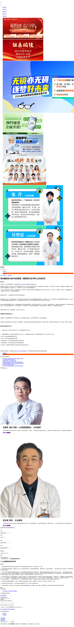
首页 (4, 591)
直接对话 (4, 13)
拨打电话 (4, 613)
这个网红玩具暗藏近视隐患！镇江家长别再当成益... (13, 365)
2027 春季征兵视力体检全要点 (9, 359)
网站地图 (12, 602)
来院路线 (4, 16)
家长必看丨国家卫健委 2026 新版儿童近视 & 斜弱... (13, 358)
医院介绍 (4, 9)
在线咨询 (28, 284)
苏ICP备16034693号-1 (4, 602)
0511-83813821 (23, 284)
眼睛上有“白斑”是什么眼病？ (9, 364)
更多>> (14, 527)
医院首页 (4, 7)
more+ (6, 367)
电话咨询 (4, 354)
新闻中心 (5, 275)
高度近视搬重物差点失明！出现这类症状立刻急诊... (13, 363)
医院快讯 (10, 275)
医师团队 (4, 11)
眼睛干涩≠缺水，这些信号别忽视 (9, 360)
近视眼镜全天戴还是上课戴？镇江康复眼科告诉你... (13, 362)
